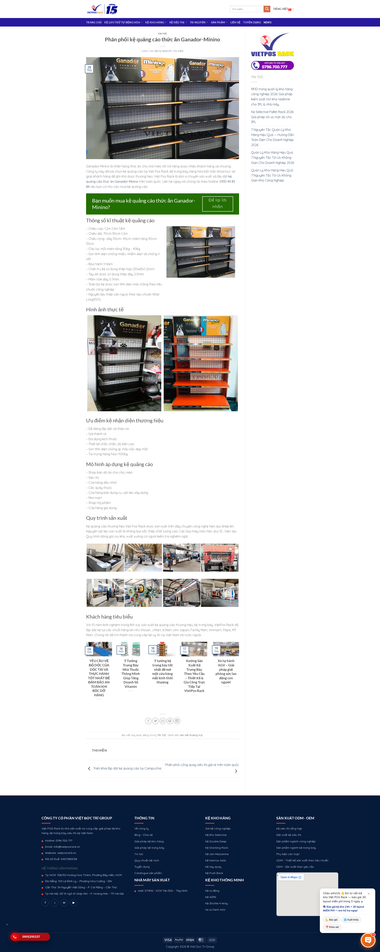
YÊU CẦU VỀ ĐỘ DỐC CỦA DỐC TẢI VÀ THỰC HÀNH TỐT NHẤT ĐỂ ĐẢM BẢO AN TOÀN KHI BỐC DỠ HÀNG (99, 678)
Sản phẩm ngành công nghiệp (296, 841)
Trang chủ (94, 22)
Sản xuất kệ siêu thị (288, 835)
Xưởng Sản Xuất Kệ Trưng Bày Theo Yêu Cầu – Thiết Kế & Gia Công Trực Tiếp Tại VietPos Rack (194, 676)
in (64, 902)
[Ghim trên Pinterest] (170, 721)
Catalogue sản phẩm (148, 873)
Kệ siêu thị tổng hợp (289, 828)
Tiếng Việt (280, 8)
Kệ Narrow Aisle (215, 860)
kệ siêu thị (176, 22)
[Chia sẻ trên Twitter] (155, 721)
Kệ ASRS (210, 897)
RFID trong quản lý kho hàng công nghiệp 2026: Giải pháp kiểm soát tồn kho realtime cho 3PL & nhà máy (272, 96)
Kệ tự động (212, 890)
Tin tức (138, 854)
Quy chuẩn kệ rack (146, 860)
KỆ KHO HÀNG (154, 22)
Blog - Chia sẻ (143, 835)
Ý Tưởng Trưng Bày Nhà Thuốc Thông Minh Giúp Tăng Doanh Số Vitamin (131, 673)
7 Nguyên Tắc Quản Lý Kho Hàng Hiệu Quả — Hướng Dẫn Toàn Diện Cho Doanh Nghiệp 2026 (272, 137)
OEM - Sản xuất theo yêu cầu (295, 866)
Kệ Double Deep (215, 841)
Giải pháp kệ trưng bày (149, 847)
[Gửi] (267, 9)
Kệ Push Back (214, 873)
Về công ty (141, 828)
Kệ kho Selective (215, 835)
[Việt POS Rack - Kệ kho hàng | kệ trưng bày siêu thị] (102, 9)
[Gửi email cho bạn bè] (163, 721)
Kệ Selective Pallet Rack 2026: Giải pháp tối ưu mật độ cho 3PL (272, 117)
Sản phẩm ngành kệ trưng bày (296, 847)
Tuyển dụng (252, 22)
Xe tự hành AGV (215, 909)
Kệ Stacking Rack (216, 847)
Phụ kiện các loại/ (288, 854)
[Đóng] (369, 894)
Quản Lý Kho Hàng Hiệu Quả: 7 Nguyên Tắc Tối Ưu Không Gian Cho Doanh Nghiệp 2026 (272, 157)
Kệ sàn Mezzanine (217, 854)
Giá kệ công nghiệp (218, 828)
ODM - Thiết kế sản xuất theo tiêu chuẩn (302, 860)
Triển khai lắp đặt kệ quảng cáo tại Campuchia (126, 769)
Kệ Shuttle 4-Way (216, 903)
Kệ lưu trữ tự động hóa (122, 22)
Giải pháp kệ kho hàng (149, 841)
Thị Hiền (178, 51)
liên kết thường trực (191, 735)
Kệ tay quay (213, 866)
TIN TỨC (162, 33)
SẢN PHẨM (218, 22)
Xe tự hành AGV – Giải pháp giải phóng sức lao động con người (226, 671)
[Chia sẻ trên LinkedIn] (177, 721)
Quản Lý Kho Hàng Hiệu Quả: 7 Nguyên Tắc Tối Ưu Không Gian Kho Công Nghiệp (272, 175)
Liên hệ (235, 22)
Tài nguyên (198, 22)
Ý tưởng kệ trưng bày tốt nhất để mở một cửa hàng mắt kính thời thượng (162, 671)
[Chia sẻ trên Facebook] (148, 721)
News (267, 22)
